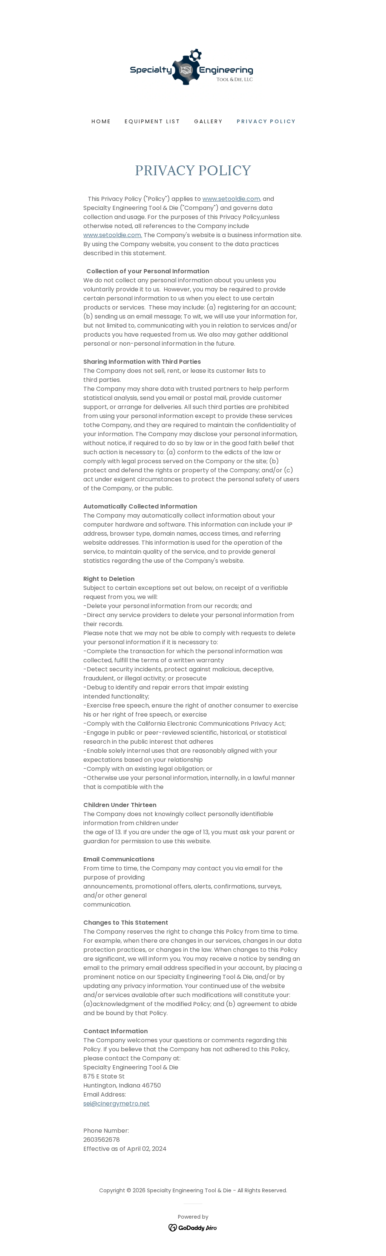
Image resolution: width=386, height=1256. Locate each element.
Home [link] (101, 121)
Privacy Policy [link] (266, 121)
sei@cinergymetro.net (116, 1103)
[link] (193, 69)
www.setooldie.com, (231, 199)
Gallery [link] (208, 121)
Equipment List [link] (153, 121)
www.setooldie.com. (112, 235)
